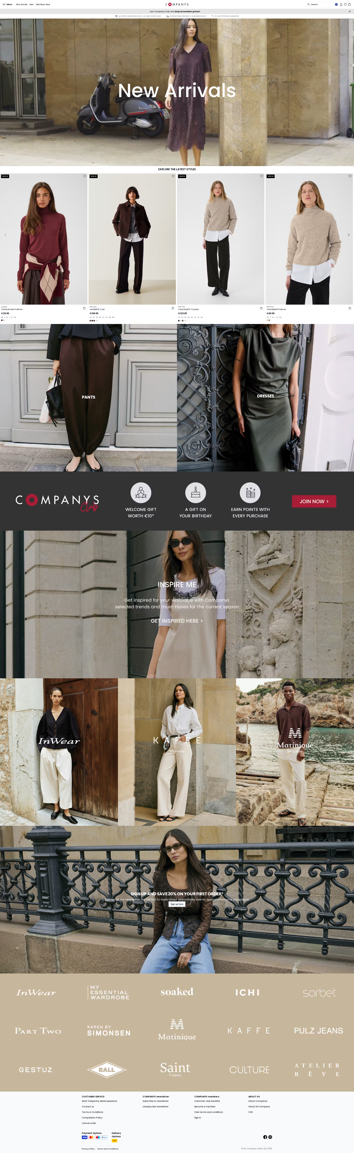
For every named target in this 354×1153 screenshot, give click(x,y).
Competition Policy (92, 1117)
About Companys (257, 1101)
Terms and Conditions (108, 1148)
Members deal (43, 4)
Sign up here (177, 904)
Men (32, 4)
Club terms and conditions (208, 1112)
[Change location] (336, 4)
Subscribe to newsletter (156, 1101)
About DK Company (259, 1106)
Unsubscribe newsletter (156, 1106)
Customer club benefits (207, 1101)
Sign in (197, 1117)
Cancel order (89, 1123)
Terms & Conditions (92, 1112)
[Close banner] (350, 11)
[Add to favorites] (84, 176)
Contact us (88, 1106)
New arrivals (21, 4)
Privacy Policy (88, 1148)
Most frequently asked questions (99, 1101)
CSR (250, 1112)
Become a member (205, 1106)
